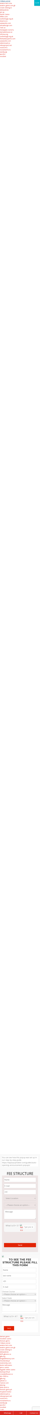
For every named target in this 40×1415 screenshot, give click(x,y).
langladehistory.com (7, 1358)
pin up (2, 12)
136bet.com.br (5, 1)
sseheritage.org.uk (6, 19)
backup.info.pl (5, 1372)
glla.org (2, 1356)
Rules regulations (6, 1074)
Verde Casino (4, 14)
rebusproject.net (6, 45)
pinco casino (4, 1367)
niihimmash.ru (5, 43)
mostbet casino (5, 1339)
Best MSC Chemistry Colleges (13, 1012)
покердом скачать (7, 30)
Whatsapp (7, 1413)
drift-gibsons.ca (5, 1354)
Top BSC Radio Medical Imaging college (17, 1008)
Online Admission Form (8, 1065)
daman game (5, 1336)
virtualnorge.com (6, 25)
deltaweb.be (4, 10)
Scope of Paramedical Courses (11, 1094)
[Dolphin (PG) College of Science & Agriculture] (15, 68)
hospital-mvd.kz (5, 1392)
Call (20, 1413)
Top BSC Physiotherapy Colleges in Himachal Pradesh (17, 369)
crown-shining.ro (6, 8)
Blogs (10, 252)
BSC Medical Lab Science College (14, 1003)
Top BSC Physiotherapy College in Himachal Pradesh (19, 394)
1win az (2, 28)
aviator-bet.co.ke (6, 3)
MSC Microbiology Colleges (12, 1020)
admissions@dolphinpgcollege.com (19, 1145)
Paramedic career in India (9, 1090)
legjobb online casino (7, 1370)
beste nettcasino (6, 1365)
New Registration (6, 1078)
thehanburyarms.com (7, 39)
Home (2, 252)
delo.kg (2, 1385)
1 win (2, 1409)
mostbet (3, 56)
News (2, 1082)
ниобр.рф (3, 52)
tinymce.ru (3, 21)
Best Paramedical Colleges (12, 993)
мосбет (3, 54)
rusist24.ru (3, 47)
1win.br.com (4, 1383)
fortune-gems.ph (6, 1389)
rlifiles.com (4, 16)
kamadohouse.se (6, 32)
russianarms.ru (5, 50)
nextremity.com (5, 1363)
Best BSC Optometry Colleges (13, 989)
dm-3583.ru (4, 1376)
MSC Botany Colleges (10, 1016)
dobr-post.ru (4, 1387)
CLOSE (37, 3)
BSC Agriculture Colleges (11, 1024)
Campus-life (4, 1070)
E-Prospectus (29, 65)
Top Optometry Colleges (11, 981)
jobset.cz (3, 1381)
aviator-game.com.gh (7, 5)
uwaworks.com (5, 23)
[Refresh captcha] (21, 953)
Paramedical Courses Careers (10, 1086)
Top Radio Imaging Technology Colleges (17, 985)
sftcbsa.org (4, 34)
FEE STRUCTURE (12, 65)
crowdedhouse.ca (6, 1374)
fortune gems (5, 1341)
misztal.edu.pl (5, 1361)
